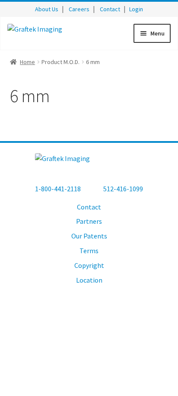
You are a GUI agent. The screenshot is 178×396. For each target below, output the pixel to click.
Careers (79, 9)
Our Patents (89, 236)
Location (89, 280)
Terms (89, 250)
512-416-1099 (123, 188)
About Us (46, 9)
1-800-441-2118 (58, 188)
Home (27, 62)
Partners (89, 221)
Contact (110, 9)
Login (136, 9)
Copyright (89, 265)
